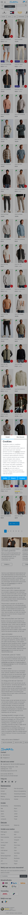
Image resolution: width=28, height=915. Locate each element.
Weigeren (13, 478)
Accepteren (22, 478)
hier (6, 468)
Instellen (5, 478)
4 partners (17, 451)
